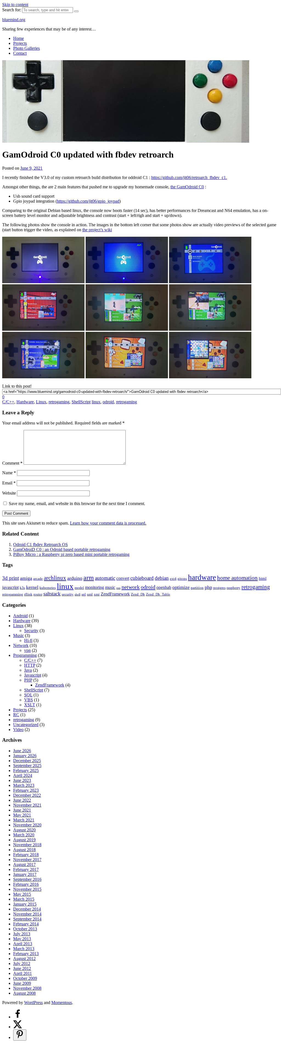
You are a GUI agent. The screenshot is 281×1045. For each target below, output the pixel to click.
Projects (20, 43)
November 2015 (27, 889)
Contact (20, 53)
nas (118, 587)
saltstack (52, 594)
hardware (202, 577)
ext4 (173, 579)
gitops (182, 579)
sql (84, 594)
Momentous (61, 1002)
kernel (32, 587)
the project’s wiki (97, 229)
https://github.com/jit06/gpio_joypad (88, 201)
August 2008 (24, 993)
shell (77, 594)
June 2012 (22, 968)
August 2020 (24, 830)
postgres (219, 588)
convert (122, 578)
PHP (28, 680)
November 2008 (27, 988)
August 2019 (24, 839)
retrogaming (59, 401)
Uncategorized (25, 724)
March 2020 (23, 834)
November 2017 (27, 859)
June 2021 (22, 810)
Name (9, 472)
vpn (27, 650)
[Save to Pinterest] (19, 1035)
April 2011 (22, 973)
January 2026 (24, 755)
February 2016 (26, 884)
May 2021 (22, 815)
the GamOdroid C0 (187, 186)
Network (21, 645)
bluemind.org (13, 19)
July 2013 (21, 933)
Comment (12, 463)
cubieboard (142, 578)
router (37, 594)
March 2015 (23, 899)
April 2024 (22, 775)
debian (162, 578)
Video (18, 729)
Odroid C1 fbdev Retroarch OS (40, 544)
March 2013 (23, 948)
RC (16, 714)
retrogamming (12, 594)
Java (28, 670)
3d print (10, 578)
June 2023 (22, 780)
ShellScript (81, 401)
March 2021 (23, 820)
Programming (25, 655)
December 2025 (27, 760)
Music (18, 635)
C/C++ (8, 401)
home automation (237, 578)
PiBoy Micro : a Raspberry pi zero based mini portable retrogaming (71, 554)
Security (31, 630)
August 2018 (24, 849)
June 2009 (22, 983)
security (68, 594)
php (208, 587)
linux (96, 401)
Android (20, 615)
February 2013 (26, 953)
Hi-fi (28, 640)
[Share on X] (17, 1026)
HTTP (29, 665)
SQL (28, 695)
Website (9, 493)
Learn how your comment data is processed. (108, 523)
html (262, 578)
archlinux (55, 578)
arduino (74, 578)
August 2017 (24, 864)
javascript (10, 587)
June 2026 (22, 750)
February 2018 (26, 854)
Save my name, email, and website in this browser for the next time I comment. (77, 503)
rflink (28, 594)
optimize (181, 587)
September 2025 (27, 765)
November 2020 (27, 825)
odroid (108, 401)
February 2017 (26, 869)
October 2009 (25, 978)
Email (9, 483)
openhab (163, 587)
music (110, 587)
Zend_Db (138, 594)
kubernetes (48, 588)
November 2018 (27, 844)
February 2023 (26, 790)
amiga (26, 578)
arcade (38, 579)
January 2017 (24, 874)
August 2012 (24, 958)
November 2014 (27, 914)
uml (90, 594)
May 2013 (22, 938)
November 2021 (27, 805)
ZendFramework (115, 594)
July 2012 (21, 963)
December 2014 (27, 909)
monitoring (94, 587)
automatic (105, 578)
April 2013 (22, 943)
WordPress (33, 1002)
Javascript (32, 675)
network (131, 587)
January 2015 (24, 904)
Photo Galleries (26, 48)
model (79, 588)
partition (197, 588)
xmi (97, 594)
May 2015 (22, 894)
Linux (41, 401)
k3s (22, 588)
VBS (28, 699)
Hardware (25, 401)
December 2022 (27, 795)
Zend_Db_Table (158, 594)
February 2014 (26, 924)
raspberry (233, 588)
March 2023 (23, 785)
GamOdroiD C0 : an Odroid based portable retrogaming (61, 549)
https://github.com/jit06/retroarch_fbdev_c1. (189, 177)
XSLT (29, 704)
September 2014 (27, 919)
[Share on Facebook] (17, 1016)
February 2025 (26, 770)
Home (18, 38)
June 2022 (22, 800)
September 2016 (27, 879)
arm (88, 577)
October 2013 (25, 929)
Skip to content (15, 4)
